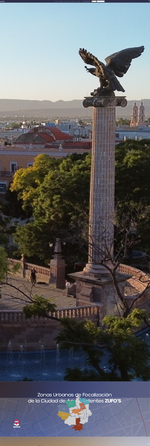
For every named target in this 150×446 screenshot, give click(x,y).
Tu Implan (57, 1)
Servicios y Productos (73, 1)
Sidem (65, 1)
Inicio (54, 1)
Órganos (68, 1)
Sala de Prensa (78, 1)
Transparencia (61, 1)
